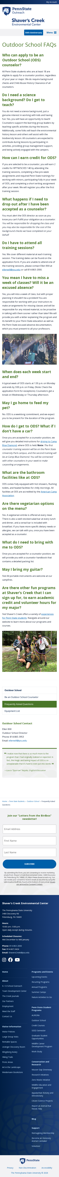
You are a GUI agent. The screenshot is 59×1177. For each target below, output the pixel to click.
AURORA (36, 1015)
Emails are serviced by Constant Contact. (35, 883)
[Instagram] (4, 960)
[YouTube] (17, 960)
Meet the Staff (8, 1011)
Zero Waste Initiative (41, 1079)
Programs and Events (42, 971)
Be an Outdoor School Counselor (21, 697)
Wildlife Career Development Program (42, 1045)
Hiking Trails (7, 1057)
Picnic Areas (7, 1062)
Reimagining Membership (43, 1133)
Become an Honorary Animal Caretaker (41, 1139)
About (5, 981)
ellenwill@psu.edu (11, 269)
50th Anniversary (33, 32)
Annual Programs (39, 987)
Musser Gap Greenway (42, 1069)
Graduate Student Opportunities (39, 1037)
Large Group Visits (10, 1036)
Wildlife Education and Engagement (41, 1086)
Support (36, 1128)
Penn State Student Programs (41, 1009)
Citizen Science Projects (42, 1100)
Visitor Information (11, 1026)
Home (4, 801)
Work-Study (37, 1051)
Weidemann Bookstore (12, 1072)
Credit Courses (38, 1025)
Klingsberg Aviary (9, 1052)
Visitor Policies (8, 1031)
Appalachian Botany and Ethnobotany (42, 1094)
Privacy (10, 1167)
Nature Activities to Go (42, 997)
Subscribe (29, 864)
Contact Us (7, 1016)
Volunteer (36, 1146)
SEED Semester (39, 1030)
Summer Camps (39, 992)
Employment (7, 1006)
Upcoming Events (39, 977)
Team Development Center (14, 991)
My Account (51, 2)
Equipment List (12, 710)
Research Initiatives (40, 1074)
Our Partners (8, 1001)
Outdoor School (13, 690)
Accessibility (47, 1167)
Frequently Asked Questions (19, 704)
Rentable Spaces (9, 1041)
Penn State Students (17, 801)
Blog (34, 1119)
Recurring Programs (40, 982)
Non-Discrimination (27, 1167)
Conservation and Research (40, 1063)
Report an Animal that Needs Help (41, 1107)
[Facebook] (10, 960)
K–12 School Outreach (12, 986)
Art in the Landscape (11, 1067)
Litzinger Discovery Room (13, 1047)
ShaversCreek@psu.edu (19, 952)
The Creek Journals (10, 996)
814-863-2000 (15, 946)
